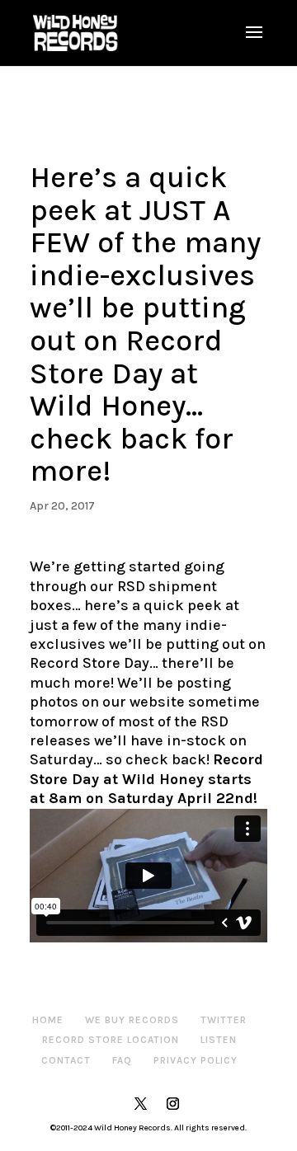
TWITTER (223, 1020)
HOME (48, 1020)
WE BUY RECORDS (132, 1020)
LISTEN (218, 1039)
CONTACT (66, 1060)
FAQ (122, 1060)
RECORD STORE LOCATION (110, 1039)
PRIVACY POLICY (195, 1060)
